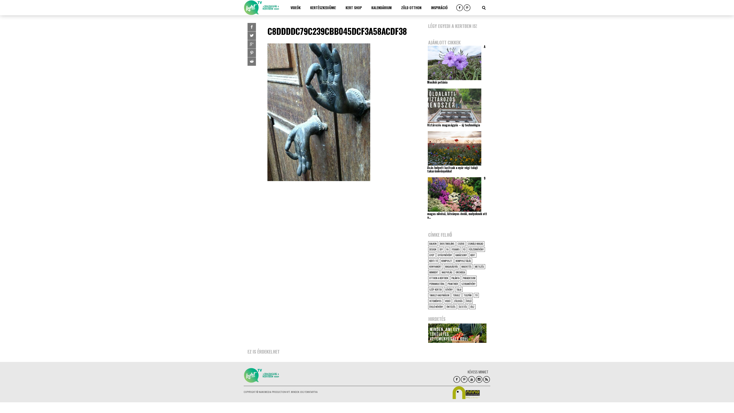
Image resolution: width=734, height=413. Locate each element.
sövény (449, 289)
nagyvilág (447, 272)
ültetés (463, 307)
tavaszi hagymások (439, 295)
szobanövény (468, 284)
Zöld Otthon (411, 7)
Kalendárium (381, 7)
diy (441, 249)
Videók (296, 7)
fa (447, 249)
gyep (431, 255)
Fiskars (456, 249)
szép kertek (435, 289)
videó (448, 301)
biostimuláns (447, 244)
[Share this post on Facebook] (252, 27)
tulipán (468, 295)
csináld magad (475, 244)
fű (464, 249)
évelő (469, 301)
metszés (479, 266)
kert (472, 255)
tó (476, 295)
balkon (433, 244)
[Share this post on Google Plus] (252, 44)
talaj (458, 289)
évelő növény (436, 307)
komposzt (446, 261)
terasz (456, 295)
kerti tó (433, 261)
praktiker (453, 284)
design (432, 249)
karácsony (461, 255)
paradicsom (469, 278)
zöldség (458, 301)
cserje (461, 244)
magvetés (466, 266)
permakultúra (436, 284)
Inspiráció (439, 7)
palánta (455, 278)
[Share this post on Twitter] (252, 36)
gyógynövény (445, 255)
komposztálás (463, 261)
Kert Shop (354, 7)
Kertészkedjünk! (323, 7)
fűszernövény (476, 249)
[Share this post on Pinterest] (252, 53)
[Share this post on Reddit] (252, 61)
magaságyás (451, 266)
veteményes (435, 301)
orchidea (460, 272)
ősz (472, 307)
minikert (433, 272)
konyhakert (435, 266)
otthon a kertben (438, 278)
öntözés (451, 307)
